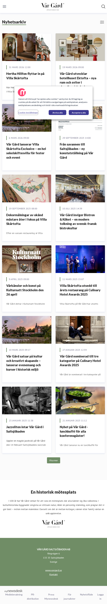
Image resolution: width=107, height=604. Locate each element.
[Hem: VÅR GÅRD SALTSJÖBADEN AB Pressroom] (52, 6)
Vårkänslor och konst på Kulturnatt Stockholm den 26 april (25, 290)
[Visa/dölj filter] (102, 22)
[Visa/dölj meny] (4, 6)
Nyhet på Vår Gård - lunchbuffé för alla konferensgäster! (74, 431)
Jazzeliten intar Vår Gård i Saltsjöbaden (25, 429)
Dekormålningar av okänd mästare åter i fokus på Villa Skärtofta (26, 219)
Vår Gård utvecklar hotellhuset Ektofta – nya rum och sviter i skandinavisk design (78, 80)
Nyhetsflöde (86, 594)
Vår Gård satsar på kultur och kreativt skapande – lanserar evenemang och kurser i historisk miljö (24, 362)
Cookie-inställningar (28, 112)
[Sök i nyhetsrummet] (103, 6)
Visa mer (53, 460)
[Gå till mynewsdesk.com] (13, 591)
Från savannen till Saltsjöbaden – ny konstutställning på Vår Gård (76, 150)
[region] (53, 102)
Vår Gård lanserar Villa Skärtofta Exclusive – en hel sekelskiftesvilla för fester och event (26, 150)
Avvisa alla (57, 112)
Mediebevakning (13, 594)
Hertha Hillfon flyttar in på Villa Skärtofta (25, 76)
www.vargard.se (53, 570)
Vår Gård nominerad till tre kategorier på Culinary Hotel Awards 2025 (80, 360)
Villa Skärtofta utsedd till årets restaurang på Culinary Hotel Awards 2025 (80, 290)
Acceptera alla (79, 112)
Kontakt (53, 574)
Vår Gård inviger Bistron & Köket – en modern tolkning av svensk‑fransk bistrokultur (78, 221)
